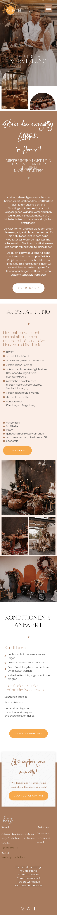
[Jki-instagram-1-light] (22, 908)
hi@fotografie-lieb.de (13, 857)
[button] (49, 8)
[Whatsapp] (28, 908)
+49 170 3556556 (10, 847)
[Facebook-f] (34, 908)
